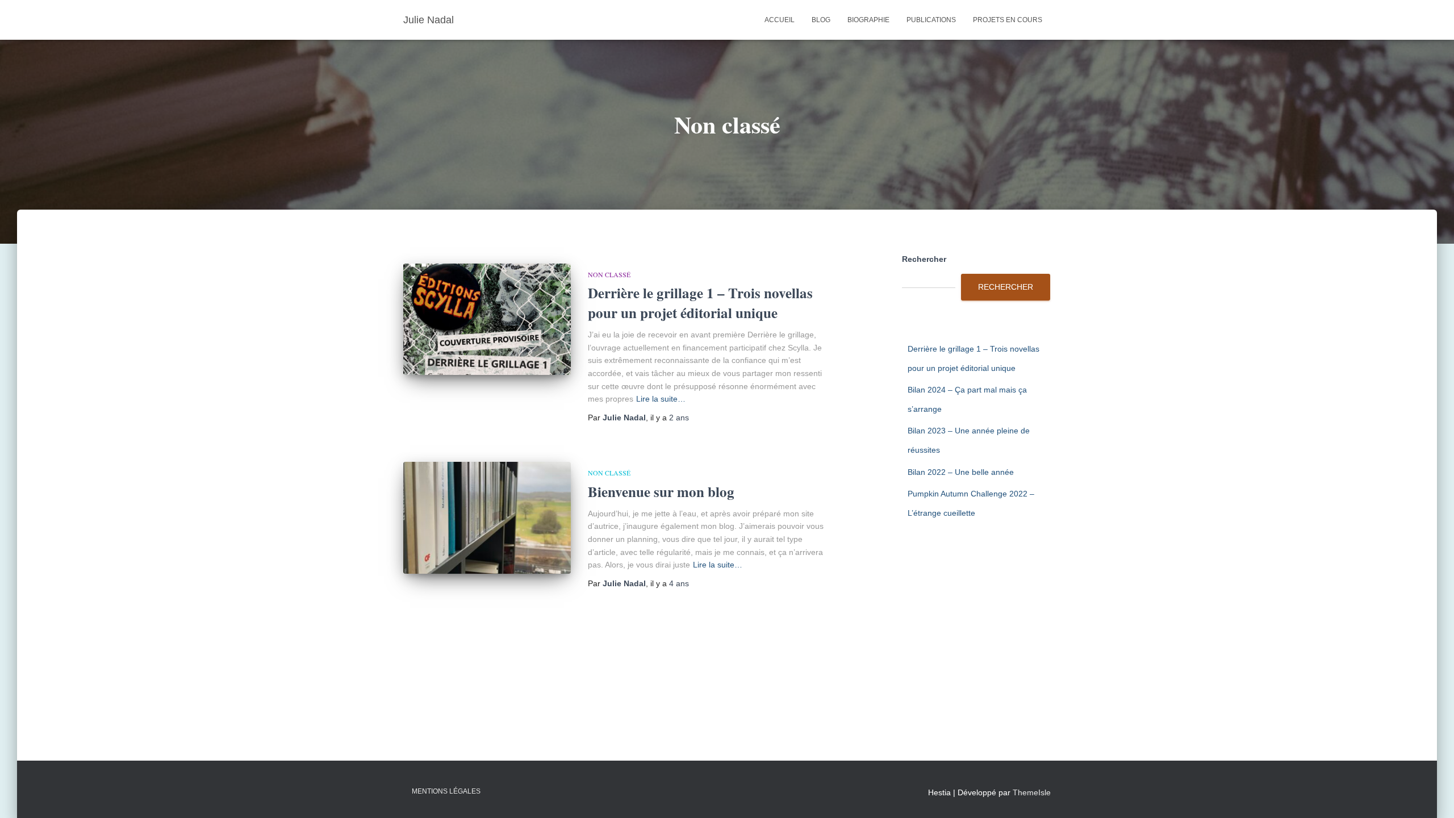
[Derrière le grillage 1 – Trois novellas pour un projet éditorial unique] (487, 319)
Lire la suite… (661, 398)
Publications (931, 20)
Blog (821, 20)
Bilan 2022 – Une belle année (961, 472)
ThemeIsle (1032, 792)
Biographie (868, 20)
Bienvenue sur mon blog (661, 491)
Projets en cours (1007, 20)
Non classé (609, 274)
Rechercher (924, 259)
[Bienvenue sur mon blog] (487, 518)
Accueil (779, 20)
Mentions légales (446, 791)
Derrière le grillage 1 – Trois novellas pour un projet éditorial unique (700, 302)
